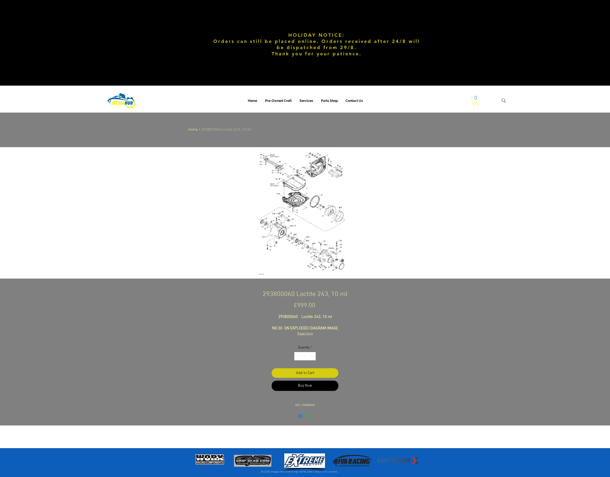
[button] (306, 100)
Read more (305, 334)
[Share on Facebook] (300, 416)
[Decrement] (298, 356)
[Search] (504, 101)
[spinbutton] (305, 356)
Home (193, 129)
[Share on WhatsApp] (309, 416)
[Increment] (312, 356)
